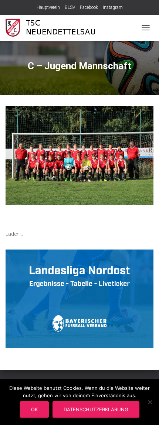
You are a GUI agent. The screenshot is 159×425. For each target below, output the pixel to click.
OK (34, 409)
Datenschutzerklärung (96, 409)
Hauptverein (48, 7)
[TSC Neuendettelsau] (56, 28)
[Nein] (149, 402)
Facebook (89, 7)
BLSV (70, 7)
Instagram (113, 7)
